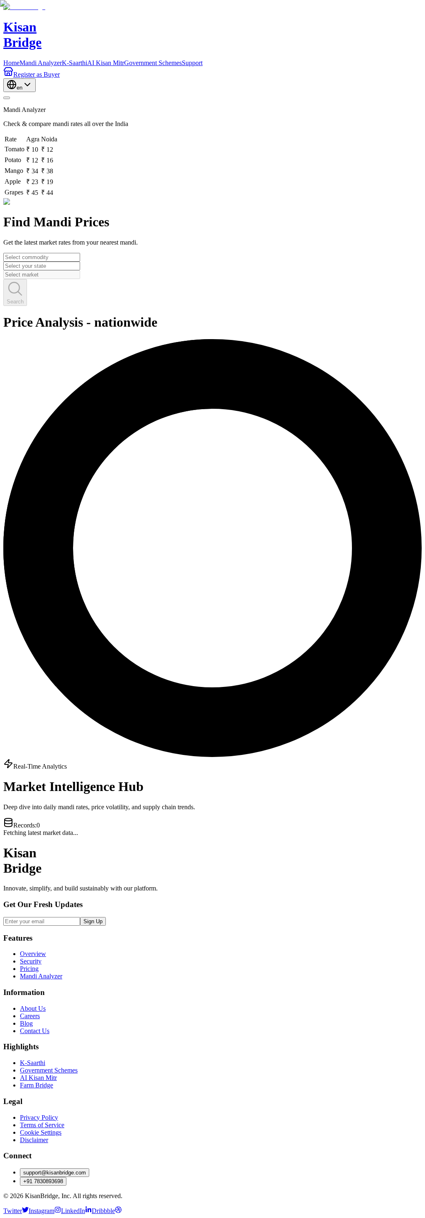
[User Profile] (6, 98)
